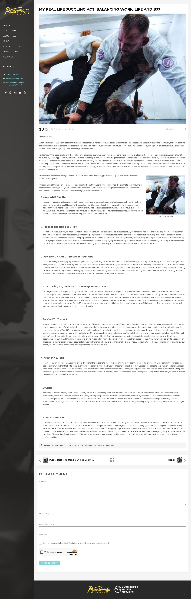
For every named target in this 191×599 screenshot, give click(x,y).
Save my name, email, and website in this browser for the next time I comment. (76, 543)
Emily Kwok (58, 129)
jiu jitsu (67, 445)
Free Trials (10, 31)
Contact (8, 57)
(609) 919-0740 (12, 74)
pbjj (94, 445)
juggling (75, 445)
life (81, 445)
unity (108, 445)
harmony (59, 445)
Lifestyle (71, 129)
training (100, 445)
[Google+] (11, 92)
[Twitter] (21, 92)
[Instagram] (16, 92)
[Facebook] (7, 92)
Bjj (53, 445)
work (113, 445)
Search (10, 66)
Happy (171, 460)
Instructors (10, 51)
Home (6, 25)
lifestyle (88, 445)
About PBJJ (9, 36)
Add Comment (174, 129)
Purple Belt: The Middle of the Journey (71, 460)
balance (47, 445)
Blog (6, 41)
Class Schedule (12, 46)
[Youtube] (26, 92)
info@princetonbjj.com (14, 78)
